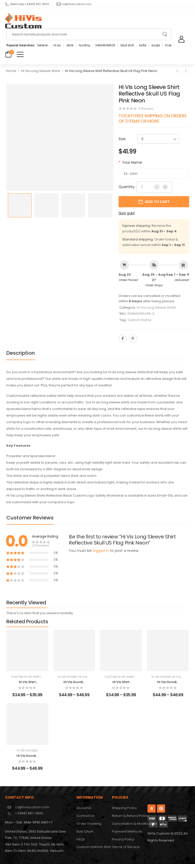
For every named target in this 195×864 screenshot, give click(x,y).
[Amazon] (152, 808)
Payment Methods (127, 831)
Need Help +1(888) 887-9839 (29, 4)
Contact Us (85, 815)
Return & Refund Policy (127, 815)
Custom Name (139, 319)
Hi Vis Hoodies (27, 750)
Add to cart (157, 201)
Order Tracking (88, 823)
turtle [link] (142, 45)
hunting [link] (84, 45)
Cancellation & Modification (127, 823)
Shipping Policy (124, 807)
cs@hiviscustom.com (76, 4)
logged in (101, 550)
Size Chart (84, 831)
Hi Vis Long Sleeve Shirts (40, 70)
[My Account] (181, 38)
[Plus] (165, 187)
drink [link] (69, 45)
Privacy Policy (123, 839)
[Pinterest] (133, 338)
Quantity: (127, 186)
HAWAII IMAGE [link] (105, 45)
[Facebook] (123, 338)
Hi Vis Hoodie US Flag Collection (83, 677)
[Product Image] (59, 137)
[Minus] (157, 187)
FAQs (80, 839)
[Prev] (177, 71)
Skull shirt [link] (127, 45)
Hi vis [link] (57, 45)
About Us (83, 807)
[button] (20, 54)
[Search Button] (164, 34)
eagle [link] (155, 45)
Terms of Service (126, 846)
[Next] (185, 71)
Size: (122, 138)
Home (11, 70)
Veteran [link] (42, 45)
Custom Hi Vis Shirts (26, 677)
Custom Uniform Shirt (91, 846)
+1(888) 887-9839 (29, 813)
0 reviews (146, 108)
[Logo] (23, 20)
